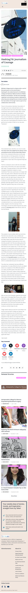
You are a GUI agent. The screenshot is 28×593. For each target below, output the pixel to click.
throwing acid (10, 207)
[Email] (19, 368)
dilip (6, 362)
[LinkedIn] (11, 356)
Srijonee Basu (6, 403)
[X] (11, 348)
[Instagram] (24, 348)
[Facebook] (4, 348)
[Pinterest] (17, 348)
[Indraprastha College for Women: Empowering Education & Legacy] (14, 387)
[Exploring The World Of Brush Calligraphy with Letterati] (14, 417)
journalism (13, 362)
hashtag (9, 362)
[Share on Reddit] (8, 70)
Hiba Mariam (6, 492)
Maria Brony (6, 462)
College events (6, 55)
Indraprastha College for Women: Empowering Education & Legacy (11, 400)
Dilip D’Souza (22, 152)
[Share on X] (4, 70)
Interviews (22, 407)
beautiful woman (12, 257)
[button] (25, 2)
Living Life (22, 437)
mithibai (18, 362)
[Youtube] (4, 356)
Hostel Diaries (5, 459)
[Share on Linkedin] (6, 70)
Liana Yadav (5, 433)
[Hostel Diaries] (14, 447)
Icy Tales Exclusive (17, 55)
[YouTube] (8, 586)
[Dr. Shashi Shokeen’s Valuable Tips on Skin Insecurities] (14, 475)
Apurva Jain (8, 73)
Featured (22, 466)
